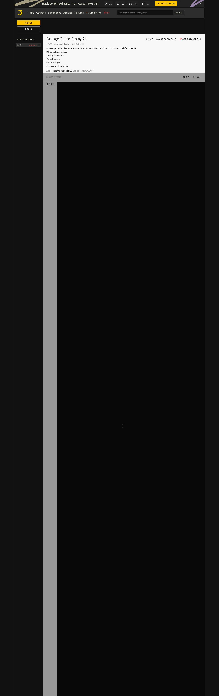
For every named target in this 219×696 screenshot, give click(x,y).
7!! (85, 38)
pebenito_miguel (60, 71)
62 (71, 71)
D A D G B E (59, 55)
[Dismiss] (200, 3)
